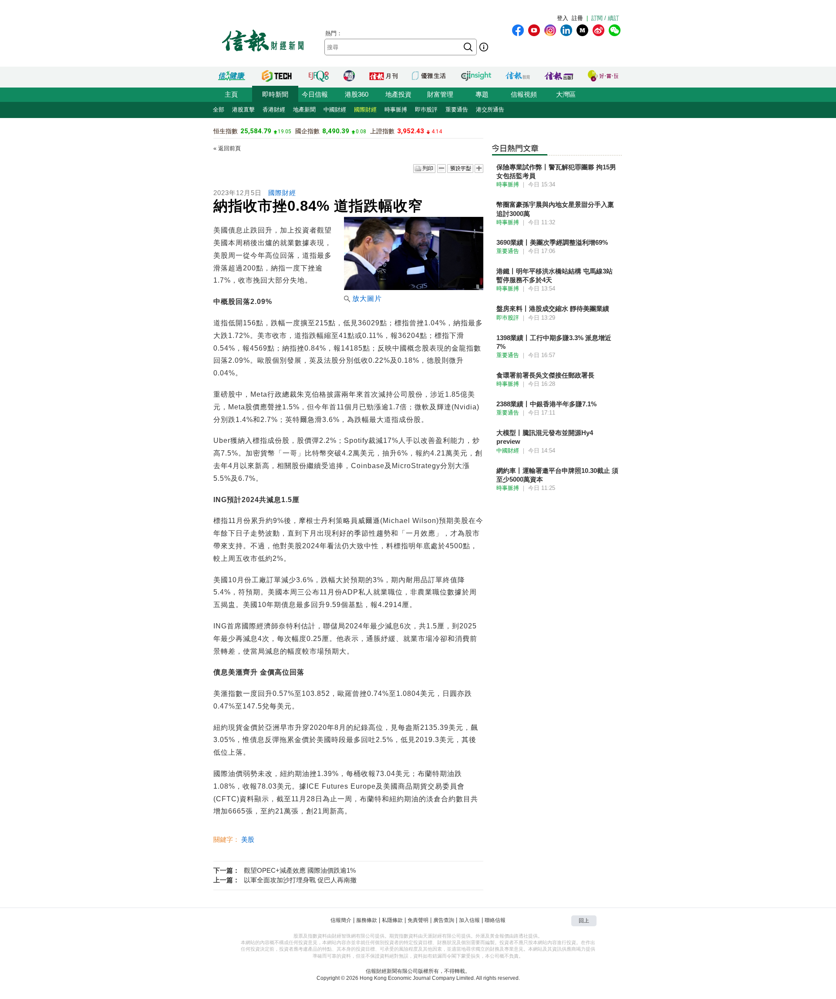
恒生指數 (225, 131)
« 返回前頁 (227, 148)
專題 (482, 94)
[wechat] (614, 30)
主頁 (231, 94)
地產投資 (398, 94)
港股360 (356, 94)
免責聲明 (418, 920)
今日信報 (315, 94)
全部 (218, 109)
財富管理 (440, 94)
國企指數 (307, 131)
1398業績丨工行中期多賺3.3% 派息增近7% (553, 342)
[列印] (424, 169)
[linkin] (566, 30)
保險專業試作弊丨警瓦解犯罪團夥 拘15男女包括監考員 (556, 171)
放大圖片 (367, 298)
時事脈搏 (395, 109)
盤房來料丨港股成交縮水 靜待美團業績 (552, 308)
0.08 (361, 131)
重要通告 (456, 109)
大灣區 (566, 94)
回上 (584, 921)
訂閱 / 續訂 (605, 18)
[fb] (518, 30)
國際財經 (365, 109)
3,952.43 (410, 131)
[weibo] (598, 30)
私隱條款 (392, 920)
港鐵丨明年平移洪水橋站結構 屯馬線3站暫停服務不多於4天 (554, 275)
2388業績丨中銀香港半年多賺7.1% (546, 404)
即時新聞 (275, 94)
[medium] (582, 30)
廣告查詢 (443, 920)
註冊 (577, 18)
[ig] (550, 30)
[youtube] (534, 30)
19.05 (284, 131)
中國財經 (335, 109)
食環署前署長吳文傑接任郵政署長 (545, 375)
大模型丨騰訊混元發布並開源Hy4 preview (544, 437)
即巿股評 (426, 109)
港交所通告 (490, 109)
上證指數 (382, 131)
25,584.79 (255, 131)
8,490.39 (335, 131)
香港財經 (274, 109)
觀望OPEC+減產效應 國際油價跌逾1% (300, 870)
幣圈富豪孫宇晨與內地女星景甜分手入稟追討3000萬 (555, 209)
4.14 (436, 131)
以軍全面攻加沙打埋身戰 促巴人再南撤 (300, 880)
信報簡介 (340, 920)
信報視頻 (524, 94)
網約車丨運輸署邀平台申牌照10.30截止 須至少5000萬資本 (557, 475)
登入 (562, 18)
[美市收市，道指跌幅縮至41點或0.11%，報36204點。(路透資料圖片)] (413, 287)
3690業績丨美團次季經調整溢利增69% (552, 242)
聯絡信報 (495, 920)
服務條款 (366, 920)
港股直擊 (243, 109)
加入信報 (469, 920)
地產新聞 (304, 109)
